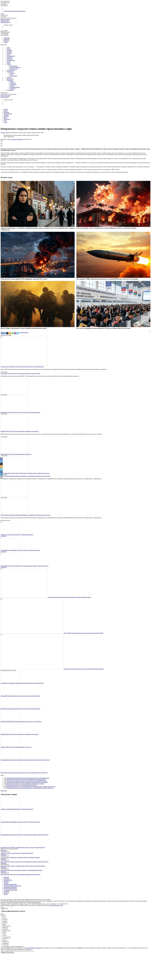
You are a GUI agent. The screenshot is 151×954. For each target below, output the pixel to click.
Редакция (6, 877)
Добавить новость (5, 22)
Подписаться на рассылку (7, 952)
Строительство (11, 70)
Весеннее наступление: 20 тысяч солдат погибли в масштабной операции (20, 412)
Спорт (8, 63)
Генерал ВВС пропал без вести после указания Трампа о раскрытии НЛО (20, 373)
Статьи (9, 64)
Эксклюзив (10, 90)
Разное (9, 61)
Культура (9, 53)
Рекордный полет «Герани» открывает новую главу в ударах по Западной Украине (23, 847)
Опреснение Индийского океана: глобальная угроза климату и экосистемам (27, 782)
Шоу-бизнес (10, 78)
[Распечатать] (2, 146)
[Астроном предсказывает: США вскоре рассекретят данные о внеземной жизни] (24, 365)
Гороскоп (9, 50)
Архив (5, 894)
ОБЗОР (6, 31)
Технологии (10, 71)
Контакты (6, 881)
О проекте (6, 878)
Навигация (7, 1)
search (2, 908)
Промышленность (15, 87)
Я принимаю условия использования (13, 946)
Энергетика (13, 84)
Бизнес (12, 81)
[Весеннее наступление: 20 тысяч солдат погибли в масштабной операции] (14, 411)
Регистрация (6, 19)
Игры (11, 74)
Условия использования (10, 884)
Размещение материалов (10, 887)
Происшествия (11, 60)
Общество (6, 39)
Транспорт (13, 83)
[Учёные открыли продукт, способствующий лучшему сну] (14, 453)
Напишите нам (8, 880)
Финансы (12, 88)
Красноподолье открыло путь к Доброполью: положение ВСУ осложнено (20, 874)
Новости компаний (15, 67)
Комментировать (23, 332)
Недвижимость (11, 56)
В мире (6, 42)
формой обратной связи (56, 905)
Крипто (12, 86)
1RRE (80, 948)
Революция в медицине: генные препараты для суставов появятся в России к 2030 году (29, 788)
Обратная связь (5, 21)
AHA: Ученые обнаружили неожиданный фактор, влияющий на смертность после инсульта (25, 476)
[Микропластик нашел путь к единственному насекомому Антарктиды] (14, 430)
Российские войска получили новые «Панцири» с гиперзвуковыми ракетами (21, 870)
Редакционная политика (10, 888)
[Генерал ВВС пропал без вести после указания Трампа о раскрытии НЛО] (14, 393)
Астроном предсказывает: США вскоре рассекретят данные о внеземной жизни (22, 366)
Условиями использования (35, 948)
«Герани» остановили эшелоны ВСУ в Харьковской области (17, 809)
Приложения (13, 76)
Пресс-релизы (14, 68)
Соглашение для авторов (10, 890)
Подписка (6, 891)
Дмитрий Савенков (17, 139)
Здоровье (9, 51)
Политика (6, 40)
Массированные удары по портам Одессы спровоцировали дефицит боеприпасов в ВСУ (24, 834)
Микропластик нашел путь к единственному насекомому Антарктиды (19, 431)
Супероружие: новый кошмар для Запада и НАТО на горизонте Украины (20, 822)
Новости (3, 915)
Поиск (5, 4)
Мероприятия (13, 66)
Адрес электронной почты (8, 950)
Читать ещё (4, 790)
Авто (8, 47)
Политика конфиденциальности (12, 885)
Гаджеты (12, 73)
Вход (2, 19)
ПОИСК (5, 33)
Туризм (9, 77)
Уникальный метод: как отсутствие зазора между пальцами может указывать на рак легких (25, 473)
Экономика (7, 38)
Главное (6, 109)
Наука (8, 54)
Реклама (6, 883)
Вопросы (6, 892)
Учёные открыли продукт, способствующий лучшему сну (16, 454)
